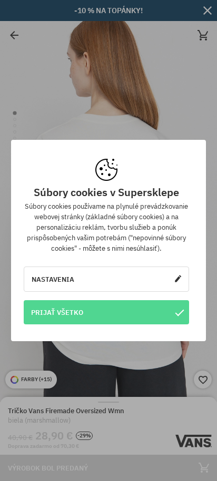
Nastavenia (53, 279)
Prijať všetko (57, 312)
